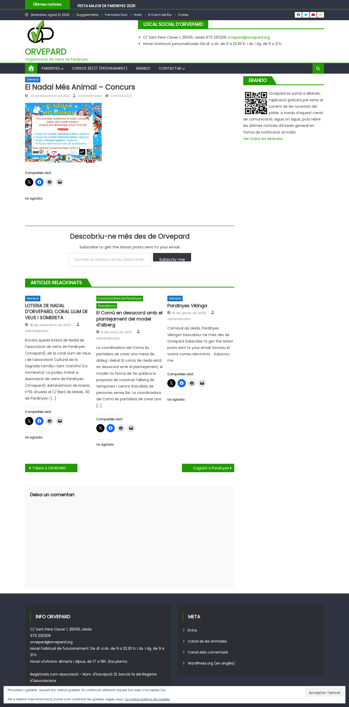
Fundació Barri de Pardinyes (120, 298)
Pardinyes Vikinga (187, 305)
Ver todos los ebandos (263, 138)
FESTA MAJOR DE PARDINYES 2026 (106, 4)
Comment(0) (121, 95)
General (33, 79)
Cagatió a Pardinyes (211, 468)
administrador (90, 95)
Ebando (143, 68)
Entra (192, 630)
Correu (183, 15)
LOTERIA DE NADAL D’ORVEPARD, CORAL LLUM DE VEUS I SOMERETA (56, 312)
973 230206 (40, 635)
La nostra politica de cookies (147, 699)
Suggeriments (87, 15)
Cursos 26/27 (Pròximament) (99, 68)
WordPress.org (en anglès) (211, 663)
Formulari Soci (116, 15)
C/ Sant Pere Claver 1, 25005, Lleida (61, 629)
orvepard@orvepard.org (248, 37)
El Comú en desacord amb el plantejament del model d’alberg (129, 319)
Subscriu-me (172, 259)
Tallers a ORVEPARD (49, 468)
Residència (106, 306)
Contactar (170, 68)
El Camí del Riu (160, 15)
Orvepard (45, 51)
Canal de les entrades (207, 641)
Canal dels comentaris (208, 652)
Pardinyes (51, 68)
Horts (138, 15)
